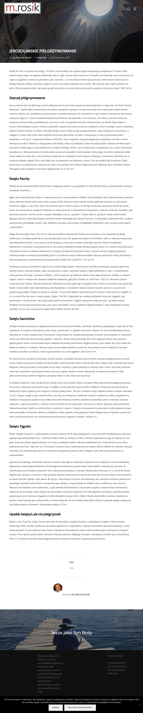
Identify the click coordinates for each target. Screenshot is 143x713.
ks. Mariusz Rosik (22, 57)
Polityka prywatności (80, 707)
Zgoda (55, 707)
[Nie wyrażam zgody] (139, 704)
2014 (71, 568)
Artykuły (42, 57)
